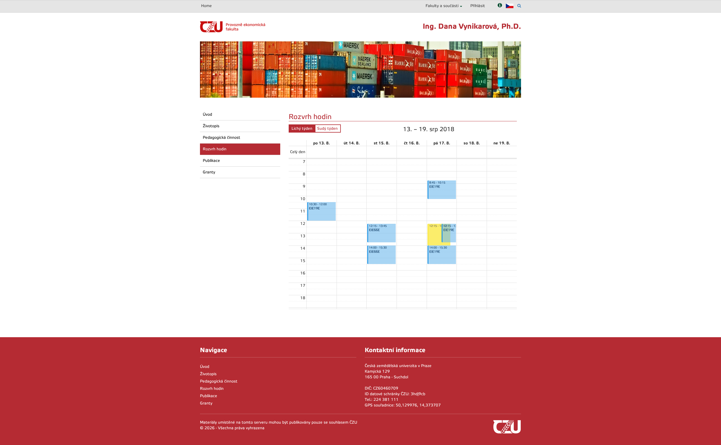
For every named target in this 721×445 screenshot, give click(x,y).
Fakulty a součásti (442, 6)
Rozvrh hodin (214, 149)
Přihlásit (477, 6)
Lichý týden (301, 128)
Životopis (211, 126)
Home (206, 6)
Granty (209, 172)
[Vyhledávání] (519, 6)
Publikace (211, 160)
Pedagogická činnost (221, 137)
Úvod (207, 114)
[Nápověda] (500, 6)
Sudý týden (327, 128)
